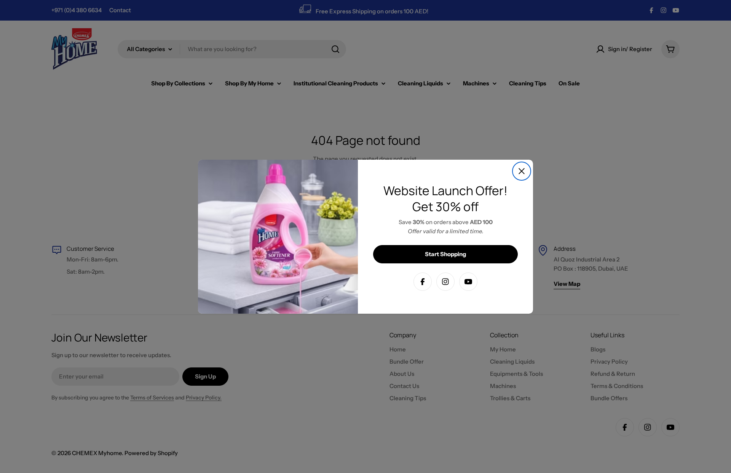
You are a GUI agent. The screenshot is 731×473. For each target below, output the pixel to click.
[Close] (521, 171)
